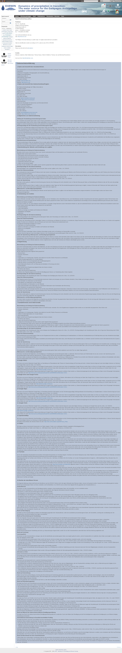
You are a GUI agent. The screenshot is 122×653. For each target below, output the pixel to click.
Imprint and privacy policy (61, 649)
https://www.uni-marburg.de (28, 99)
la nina (4, 43)
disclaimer (30, 48)
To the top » (119, 647)
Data (62, 16)
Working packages (26, 16)
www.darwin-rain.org (10, 1)
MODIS (10, 43)
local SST (7, 43)
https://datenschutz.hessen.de (29, 113)
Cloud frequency (5, 31)
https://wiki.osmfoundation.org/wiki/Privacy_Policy (56, 421)
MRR (4, 44)
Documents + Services (53, 16)
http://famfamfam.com (28, 58)
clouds (9, 31)
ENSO (10, 33)
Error (4, 35)
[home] (8, 7)
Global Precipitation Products (7, 41)
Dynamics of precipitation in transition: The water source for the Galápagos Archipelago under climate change (47, 8)
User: (82, 1)
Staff (34, 16)
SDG (6, 44)
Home (17, 16)
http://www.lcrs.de (22, 36)
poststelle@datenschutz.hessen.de (29, 112)
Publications (41, 16)
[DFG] (90, 8)
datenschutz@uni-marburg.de (28, 98)
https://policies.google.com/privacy (44, 369)
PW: (99, 1)
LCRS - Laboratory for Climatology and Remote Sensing (66, 651)
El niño (6, 33)
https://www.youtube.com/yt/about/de (61, 464)
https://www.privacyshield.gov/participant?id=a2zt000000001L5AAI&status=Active (47, 372)
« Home (16, 647)
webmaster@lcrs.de (25, 80)
